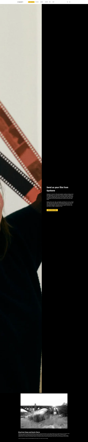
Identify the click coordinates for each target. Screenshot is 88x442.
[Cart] (70, 2)
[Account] (67, 2)
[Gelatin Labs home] (20, 2)
